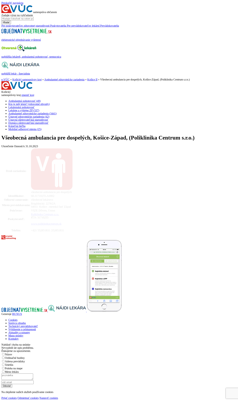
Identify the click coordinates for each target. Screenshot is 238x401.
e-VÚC (5, 79)
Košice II (92, 79)
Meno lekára (12, 371)
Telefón (9, 364)
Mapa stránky (15, 335)
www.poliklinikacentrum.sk (46, 223)
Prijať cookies (9, 397)
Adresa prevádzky (15, 361)
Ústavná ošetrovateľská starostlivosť (28, 119)
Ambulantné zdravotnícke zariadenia (64, 79)
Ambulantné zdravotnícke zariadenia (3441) (32, 113)
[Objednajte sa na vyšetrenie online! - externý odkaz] (24, 310)
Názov (8, 354)
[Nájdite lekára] (67, 310)
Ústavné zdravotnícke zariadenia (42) (28, 116)
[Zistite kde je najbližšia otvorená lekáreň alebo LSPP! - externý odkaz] (104, 310)
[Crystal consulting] (8, 238)
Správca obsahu (17, 323)
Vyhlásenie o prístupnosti (22, 329)
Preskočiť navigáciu (12, 2)
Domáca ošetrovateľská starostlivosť (28, 122)
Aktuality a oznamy (19, 332)
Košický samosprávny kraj (27, 79)
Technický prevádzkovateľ (23, 326)
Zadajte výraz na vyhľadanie (17, 15)
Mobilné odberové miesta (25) (24, 129)
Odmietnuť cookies (28, 397)
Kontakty (13, 338)
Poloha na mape (13, 368)
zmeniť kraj (27, 95)
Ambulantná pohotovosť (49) (24, 100)
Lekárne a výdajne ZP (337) (23, 110)
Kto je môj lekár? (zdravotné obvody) (29, 104)
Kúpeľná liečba (16, 126)
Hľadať (6, 22)
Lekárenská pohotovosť (21, 107)
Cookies (12, 319)
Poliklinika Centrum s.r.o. (45, 214)
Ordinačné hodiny (15, 357)
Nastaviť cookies (48, 397)
